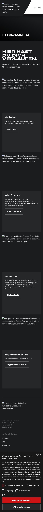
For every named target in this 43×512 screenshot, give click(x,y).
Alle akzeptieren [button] (21, 500)
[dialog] (21, 482)
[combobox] (37, 455)
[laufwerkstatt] (11, 8)
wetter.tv (6, 445)
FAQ (4, 442)
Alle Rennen (14, 211)
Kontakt (5, 438)
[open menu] (39, 7)
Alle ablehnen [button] (21, 506)
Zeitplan (12, 129)
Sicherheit (13, 294)
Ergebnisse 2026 (17, 364)
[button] (21, 494)
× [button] (40, 454)
